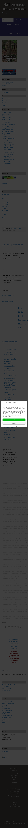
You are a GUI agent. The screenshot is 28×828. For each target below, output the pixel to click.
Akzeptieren (14, 419)
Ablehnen (14, 423)
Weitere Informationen (11, 426)
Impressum (19, 426)
